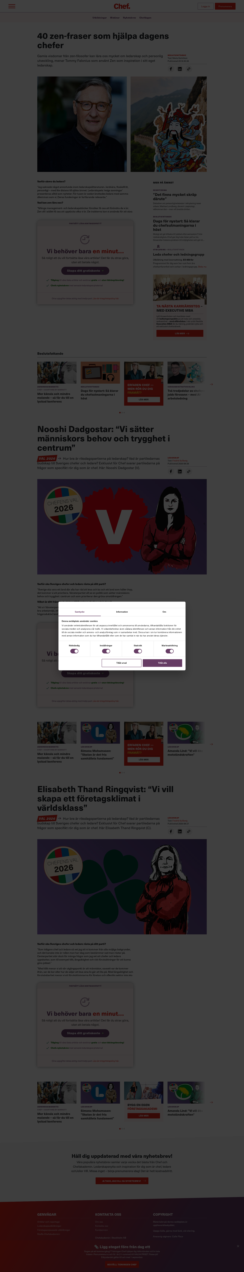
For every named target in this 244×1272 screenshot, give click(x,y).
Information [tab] (122, 612)
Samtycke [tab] (80, 612)
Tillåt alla (162, 663)
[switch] (106, 651)
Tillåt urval (121, 663)
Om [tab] (164, 612)
